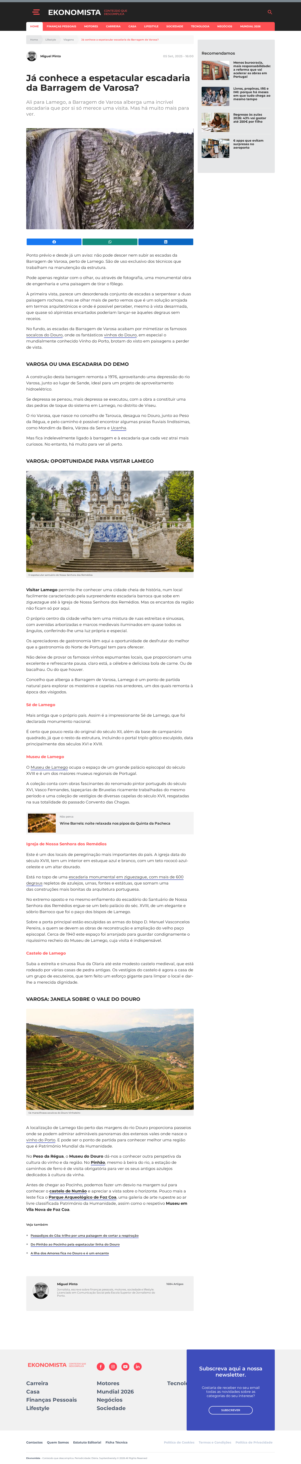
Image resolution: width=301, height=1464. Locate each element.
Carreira (113, 26)
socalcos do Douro (44, 335)
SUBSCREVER (230, 1410)
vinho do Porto (40, 1140)
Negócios (224, 26)
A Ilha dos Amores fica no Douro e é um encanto (70, 1253)
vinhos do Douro (120, 335)
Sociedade (174, 26)
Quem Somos (58, 1442)
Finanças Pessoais (61, 26)
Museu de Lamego (49, 767)
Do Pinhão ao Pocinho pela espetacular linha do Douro (75, 1244)
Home (34, 26)
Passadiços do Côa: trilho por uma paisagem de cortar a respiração (85, 1236)
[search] (270, 12)
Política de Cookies (179, 1442)
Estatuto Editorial (87, 1442)
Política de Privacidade (254, 1442)
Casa (132, 26)
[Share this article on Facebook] (54, 242)
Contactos (34, 1442)
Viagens (68, 39)
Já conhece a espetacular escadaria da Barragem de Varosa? (120, 39)
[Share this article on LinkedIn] (165, 242)
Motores (91, 26)
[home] (155, 12)
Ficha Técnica (117, 1442)
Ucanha (118, 428)
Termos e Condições (215, 1442)
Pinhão (98, 1162)
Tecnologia (200, 26)
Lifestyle (151, 26)
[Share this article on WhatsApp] (109, 242)
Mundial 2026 (250, 26)
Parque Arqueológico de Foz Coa (82, 1197)
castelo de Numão (68, 1191)
